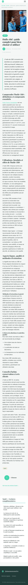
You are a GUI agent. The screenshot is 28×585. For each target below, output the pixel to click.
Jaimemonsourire (11, 571)
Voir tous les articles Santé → (10, 485)
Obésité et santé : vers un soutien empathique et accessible (12, 551)
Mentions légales (6, 576)
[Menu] (24, 1)
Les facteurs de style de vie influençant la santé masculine (12, 514)
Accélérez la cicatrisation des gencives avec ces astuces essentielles (14, 536)
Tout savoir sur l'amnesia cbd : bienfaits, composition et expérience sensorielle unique (13, 519)
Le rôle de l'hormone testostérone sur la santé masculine (14, 531)
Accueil (3, 5)
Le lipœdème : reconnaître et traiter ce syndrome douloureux (14, 546)
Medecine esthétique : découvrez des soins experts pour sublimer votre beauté (13, 507)
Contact (14, 576)
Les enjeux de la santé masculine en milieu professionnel (13, 525)
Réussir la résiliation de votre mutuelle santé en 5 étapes (12, 541)
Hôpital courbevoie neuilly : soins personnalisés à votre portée (13, 557)
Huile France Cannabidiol (9, 102)
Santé (7, 5)
